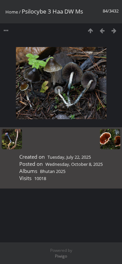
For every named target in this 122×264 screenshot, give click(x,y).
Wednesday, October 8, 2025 (74, 164)
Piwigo (61, 256)
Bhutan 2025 (52, 171)
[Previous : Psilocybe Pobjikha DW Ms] (102, 31)
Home (11, 12)
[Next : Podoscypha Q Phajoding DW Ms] (114, 31)
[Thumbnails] (90, 31)
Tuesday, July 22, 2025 (69, 157)
